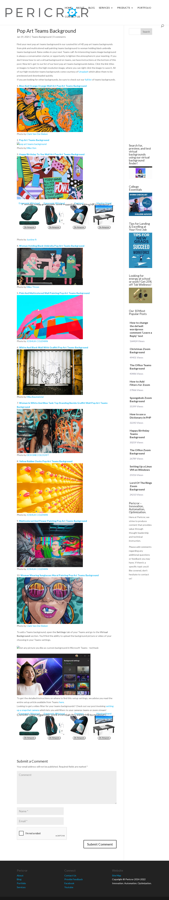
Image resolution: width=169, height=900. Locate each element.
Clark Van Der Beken (37, 134)
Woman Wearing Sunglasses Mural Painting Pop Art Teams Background (59, 575)
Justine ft (32, 239)
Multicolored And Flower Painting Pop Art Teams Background (53, 520)
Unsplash (83, 71)
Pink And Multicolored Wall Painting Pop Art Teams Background (54, 293)
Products (123, 8)
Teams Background (41, 36)
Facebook (69, 883)
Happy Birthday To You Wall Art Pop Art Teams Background (51, 154)
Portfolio (144, 8)
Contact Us (72, 17)
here (61, 702)
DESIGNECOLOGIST (38, 455)
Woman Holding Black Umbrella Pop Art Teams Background (51, 245)
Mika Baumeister (35, 396)
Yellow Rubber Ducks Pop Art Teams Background (45, 461)
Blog (91, 8)
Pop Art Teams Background (34, 140)
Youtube (68, 887)
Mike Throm (33, 287)
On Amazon (29, 227)
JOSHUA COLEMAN (37, 341)
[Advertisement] (140, 89)
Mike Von (31, 148)
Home (68, 8)
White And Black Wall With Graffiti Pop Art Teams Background (53, 347)
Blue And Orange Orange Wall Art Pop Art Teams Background (53, 85)
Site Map (116, 875)
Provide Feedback (73, 879)
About (80, 8)
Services (104, 8)
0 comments (59, 36)
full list (88, 79)
